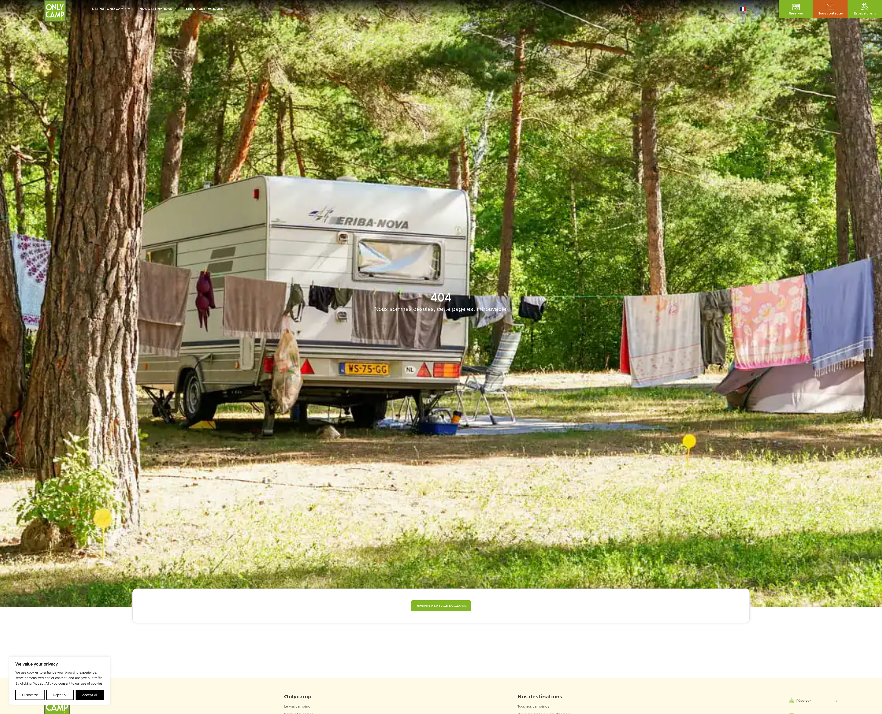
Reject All (60, 695)
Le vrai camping (297, 706)
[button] (746, 9)
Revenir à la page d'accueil (441, 606)
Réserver (803, 701)
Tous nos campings (533, 706)
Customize (30, 695)
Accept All (89, 695)
